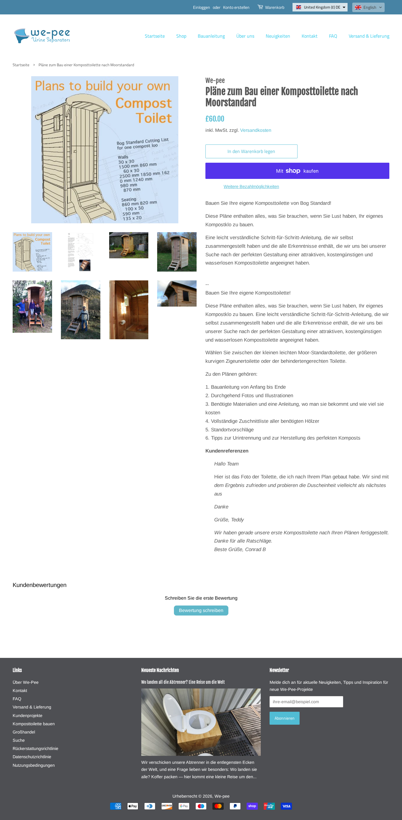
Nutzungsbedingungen (34, 765)
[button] (320, 7)
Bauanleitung (211, 35)
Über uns (245, 35)
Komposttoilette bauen (34, 723)
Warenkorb (274, 7)
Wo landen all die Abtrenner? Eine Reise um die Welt (183, 682)
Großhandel (24, 732)
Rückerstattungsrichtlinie (35, 748)
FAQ (333, 35)
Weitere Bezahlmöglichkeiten (251, 186)
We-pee (222, 796)
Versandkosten (255, 130)
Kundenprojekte (27, 715)
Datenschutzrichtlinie (32, 756)
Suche (19, 740)
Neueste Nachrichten (160, 670)
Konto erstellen (236, 7)
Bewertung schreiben (201, 610)
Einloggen (201, 7)
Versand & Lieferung (369, 35)
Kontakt (310, 35)
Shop (181, 35)
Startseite (155, 35)
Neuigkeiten (278, 35)
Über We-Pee (26, 682)
